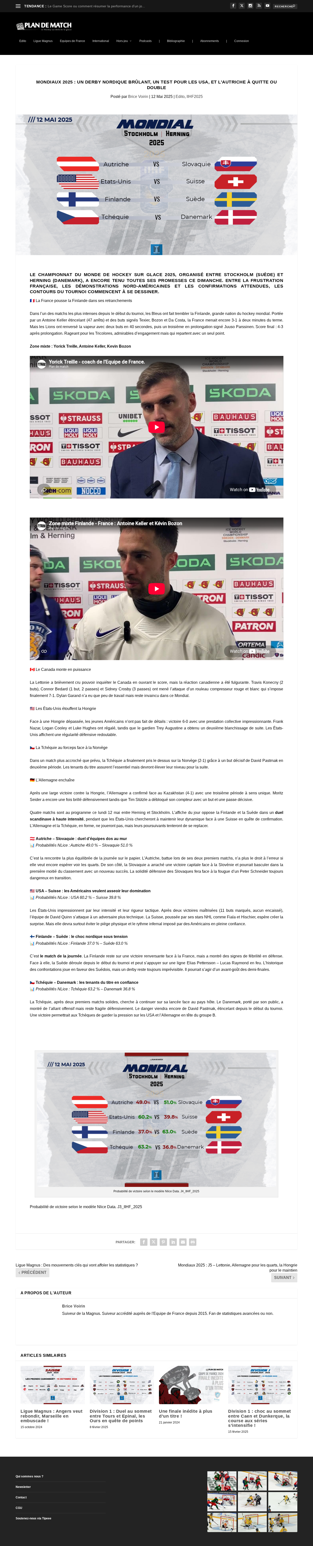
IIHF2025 (195, 96)
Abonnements (209, 41)
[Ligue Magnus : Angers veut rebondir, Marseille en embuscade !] (53, 1385)
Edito (22, 41)
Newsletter (23, 1487)
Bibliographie (176, 41)
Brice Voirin (138, 96)
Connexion (241, 41)
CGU (19, 1508)
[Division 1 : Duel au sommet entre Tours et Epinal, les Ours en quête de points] (122, 1385)
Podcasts (145, 41)
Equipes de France (72, 41)
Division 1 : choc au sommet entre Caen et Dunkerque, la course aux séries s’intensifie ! (259, 1418)
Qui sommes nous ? (29, 1476)
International (100, 41)
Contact (21, 1497)
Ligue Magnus (43, 41)
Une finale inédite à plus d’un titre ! (185, 1413)
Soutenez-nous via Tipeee (33, 1518)
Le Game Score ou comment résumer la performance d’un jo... (96, 6)
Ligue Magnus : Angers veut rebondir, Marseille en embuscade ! (51, 1416)
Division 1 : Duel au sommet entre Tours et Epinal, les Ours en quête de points (121, 1416)
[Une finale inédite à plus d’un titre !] (191, 1385)
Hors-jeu (122, 41)
